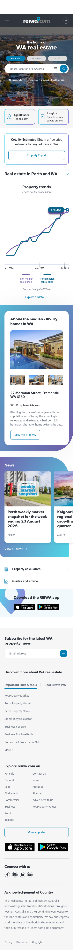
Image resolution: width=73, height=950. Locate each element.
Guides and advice (40, 581)
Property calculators (40, 569)
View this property (25, 434)
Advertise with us (43, 800)
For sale (15, 58)
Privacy (8, 942)
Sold (57, 58)
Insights (9, 819)
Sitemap (37, 793)
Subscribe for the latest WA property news (28, 641)
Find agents (11, 793)
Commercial (11, 800)
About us (38, 786)
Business (9, 806)
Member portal (36, 832)
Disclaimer (22, 942)
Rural (7, 813)
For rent (36, 58)
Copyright (37, 942)
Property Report (36, 155)
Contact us (39, 773)
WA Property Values (44, 806)
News (36, 780)
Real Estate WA (55, 685)
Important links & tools (20, 685)
